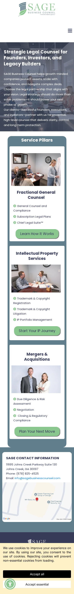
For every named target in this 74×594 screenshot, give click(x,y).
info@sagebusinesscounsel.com (37, 478)
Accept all (37, 574)
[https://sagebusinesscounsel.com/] (36, 9)
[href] (37, 501)
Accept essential (37, 584)
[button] (10, 583)
